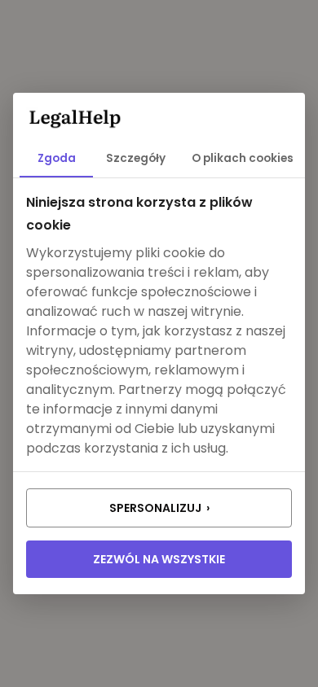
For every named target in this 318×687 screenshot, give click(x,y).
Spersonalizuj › (159, 508)
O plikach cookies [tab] (243, 158)
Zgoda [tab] (57, 158)
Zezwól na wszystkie (159, 559)
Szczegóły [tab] (136, 158)
